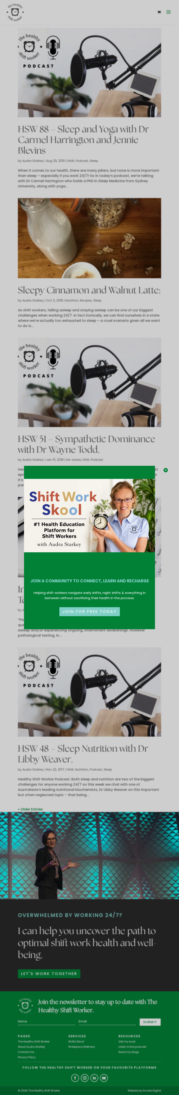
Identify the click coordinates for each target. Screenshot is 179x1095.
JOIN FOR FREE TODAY (89, 611)
